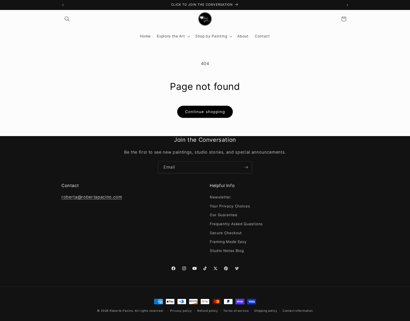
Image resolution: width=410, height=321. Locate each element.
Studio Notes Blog (227, 250)
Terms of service (236, 310)
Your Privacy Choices (230, 206)
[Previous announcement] (63, 5)
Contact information (298, 310)
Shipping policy (265, 310)
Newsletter (220, 197)
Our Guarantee (224, 215)
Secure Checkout (226, 233)
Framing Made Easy (228, 242)
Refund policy (207, 310)
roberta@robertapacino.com (91, 196)
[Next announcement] (347, 5)
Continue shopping (205, 111)
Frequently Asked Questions (236, 224)
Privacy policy (181, 310)
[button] (67, 19)
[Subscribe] (246, 167)
